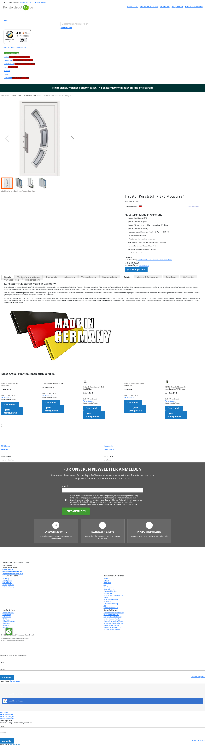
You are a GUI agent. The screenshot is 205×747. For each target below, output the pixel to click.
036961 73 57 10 (25, 2)
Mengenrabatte (109, 277)
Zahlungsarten (7, 581)
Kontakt (106, 581)
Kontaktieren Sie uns (7, 719)
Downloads (51, 277)
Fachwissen (107, 601)
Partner (106, 597)
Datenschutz (108, 593)
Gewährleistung (109, 587)
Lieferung (6, 578)
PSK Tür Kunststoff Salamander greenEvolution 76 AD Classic (175, 388)
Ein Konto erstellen (194, 6)
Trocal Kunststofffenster (112, 629)
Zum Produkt (10, 404)
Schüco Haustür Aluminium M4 (52, 383)
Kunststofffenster (8, 613)
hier (135, 504)
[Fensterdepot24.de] (18, 10)
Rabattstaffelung (8, 587)
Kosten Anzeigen (193, 206)
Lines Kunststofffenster (111, 615)
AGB (105, 585)
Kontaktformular (40, 2)
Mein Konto (132, 6)
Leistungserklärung (9, 585)
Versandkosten (144, 266)
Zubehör (5, 627)
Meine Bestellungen (7, 716)
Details (7, 277)
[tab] (7, 276)
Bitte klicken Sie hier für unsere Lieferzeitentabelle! (155, 260)
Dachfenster (7, 615)
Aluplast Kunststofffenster (112, 627)
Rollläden (6, 625)
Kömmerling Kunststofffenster (114, 621)
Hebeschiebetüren (9, 621)
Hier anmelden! (15, 681)
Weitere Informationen (28, 277)
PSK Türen (6, 619)
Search (5, 20)
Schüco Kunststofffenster (112, 619)
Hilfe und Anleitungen (111, 599)
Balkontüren (7, 617)
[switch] (23, 40)
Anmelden (165, 6)
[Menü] (30, 31)
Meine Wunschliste (149, 6)
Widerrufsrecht (109, 589)
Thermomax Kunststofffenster (114, 613)
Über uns (107, 578)
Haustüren (6, 623)
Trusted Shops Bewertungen (113, 595)
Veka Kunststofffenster (111, 625)
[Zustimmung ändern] (9, 631)
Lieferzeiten (69, 277)
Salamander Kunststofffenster (114, 623)
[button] (7, 139)
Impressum (107, 583)
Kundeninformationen (111, 608)
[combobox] (77, 24)
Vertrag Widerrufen (110, 591)
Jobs (105, 606)
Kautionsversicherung (111, 604)
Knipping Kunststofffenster (112, 617)
